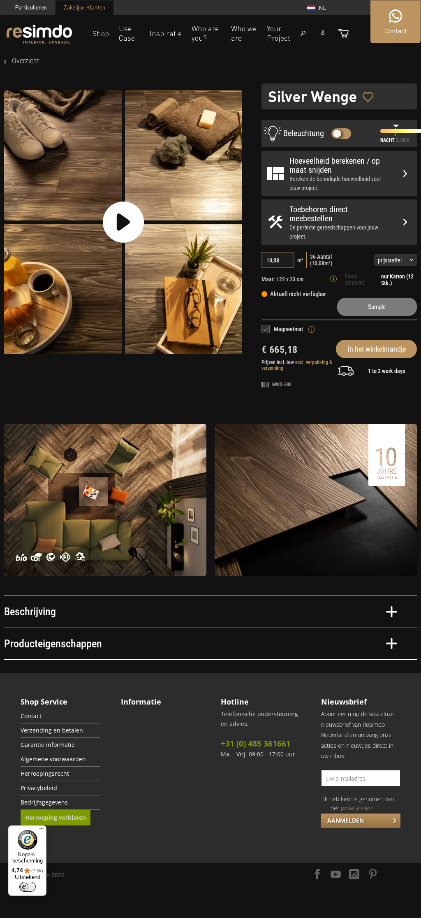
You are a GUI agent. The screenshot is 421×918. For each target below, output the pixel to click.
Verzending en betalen (52, 730)
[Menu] (41, 830)
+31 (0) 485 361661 (256, 743)
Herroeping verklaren (55, 817)
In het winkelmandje (376, 349)
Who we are (244, 33)
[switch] (27, 887)
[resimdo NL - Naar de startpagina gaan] (39, 34)
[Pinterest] (373, 875)
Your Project (278, 33)
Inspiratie (166, 33)
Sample (377, 307)
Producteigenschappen (53, 644)
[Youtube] (336, 875)
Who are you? (205, 33)
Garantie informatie (48, 745)
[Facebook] (317, 875)
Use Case (127, 33)
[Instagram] (354, 875)
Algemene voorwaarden (53, 759)
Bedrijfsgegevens (44, 802)
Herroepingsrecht (45, 773)
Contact (31, 716)
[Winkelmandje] (343, 33)
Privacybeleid (39, 788)
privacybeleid (357, 808)
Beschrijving (30, 611)
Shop (101, 33)
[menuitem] (60, 716)
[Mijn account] (322, 32)
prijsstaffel (390, 260)
